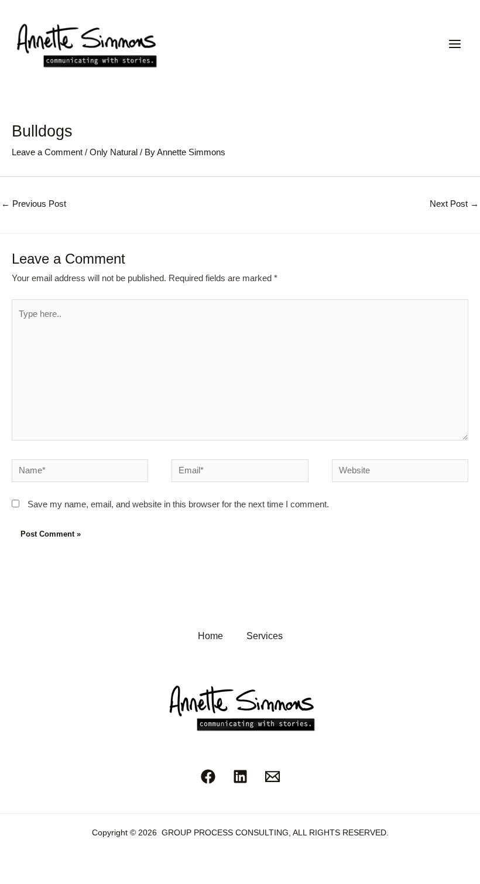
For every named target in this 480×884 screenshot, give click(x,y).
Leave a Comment (47, 152)
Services (264, 635)
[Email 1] (272, 776)
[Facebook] (208, 776)
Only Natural (114, 152)
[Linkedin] (240, 776)
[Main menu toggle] (454, 43)
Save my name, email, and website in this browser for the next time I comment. (178, 504)
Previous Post (33, 204)
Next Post (454, 204)
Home (210, 635)
